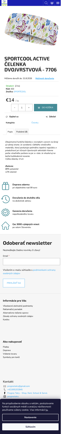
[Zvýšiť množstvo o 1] (28, 107)
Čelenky (35, 122)
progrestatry (13, 396)
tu (47, 410)
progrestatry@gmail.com (18, 386)
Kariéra (6, 319)
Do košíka (47, 107)
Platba (6, 347)
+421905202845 (15, 389)
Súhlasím (30, 426)
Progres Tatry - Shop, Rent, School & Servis (27, 393)
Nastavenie (30, 417)
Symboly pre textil (11, 357)
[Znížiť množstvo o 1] (14, 107)
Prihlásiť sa (14, 283)
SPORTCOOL (20, 91)
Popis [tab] (10, 131)
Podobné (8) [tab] (21, 131)
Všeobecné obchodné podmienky (18, 306)
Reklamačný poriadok (12, 309)
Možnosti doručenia (44, 78)
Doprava (7, 350)
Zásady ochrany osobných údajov (18, 316)
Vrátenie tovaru (10, 353)
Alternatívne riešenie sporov (15, 312)
